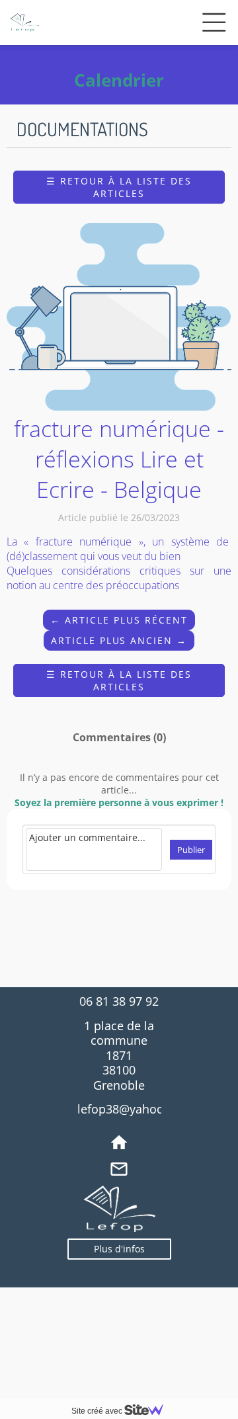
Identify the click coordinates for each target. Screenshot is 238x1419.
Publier (191, 850)
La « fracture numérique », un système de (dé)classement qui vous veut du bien (119, 548)
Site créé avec (97, 1411)
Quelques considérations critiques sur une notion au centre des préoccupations (119, 577)
